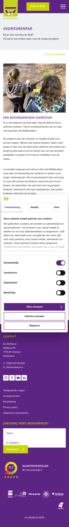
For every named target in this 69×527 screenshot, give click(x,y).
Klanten (35, 466)
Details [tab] (34, 207)
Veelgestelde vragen (14, 390)
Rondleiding (9, 401)
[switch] (60, 273)
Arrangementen (11, 396)
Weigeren (34, 325)
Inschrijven (12, 449)
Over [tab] (57, 207)
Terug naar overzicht (55, 54)
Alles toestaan (34, 307)
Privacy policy (10, 407)
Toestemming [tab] (12, 207)
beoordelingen (32, 470)
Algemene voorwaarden (16, 413)
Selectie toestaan (34, 316)
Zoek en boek (37, 6)
